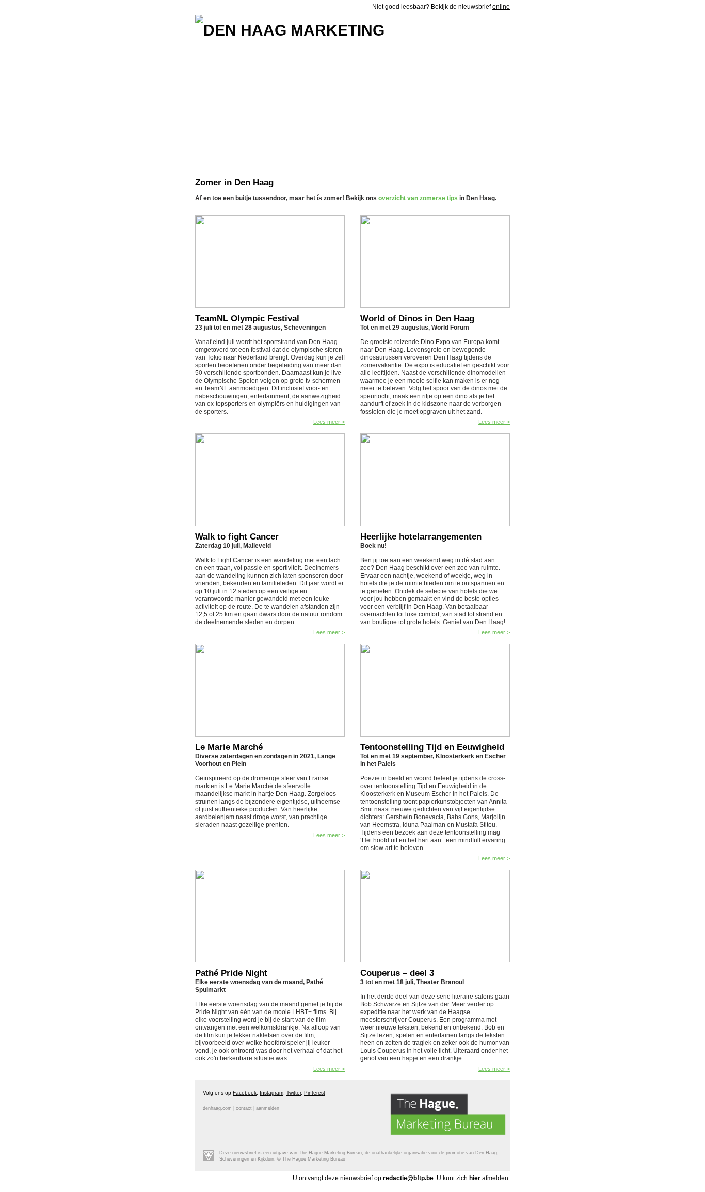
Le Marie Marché (229, 747)
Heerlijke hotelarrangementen (421, 537)
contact (244, 1108)
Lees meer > (329, 422)
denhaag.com (217, 1108)
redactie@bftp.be (408, 1178)
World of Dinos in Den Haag (417, 318)
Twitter (293, 1093)
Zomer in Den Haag (234, 182)
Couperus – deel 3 (397, 973)
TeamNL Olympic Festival (247, 318)
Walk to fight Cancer (237, 537)
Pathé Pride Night (231, 973)
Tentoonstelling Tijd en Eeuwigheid (432, 747)
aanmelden (267, 1108)
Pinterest (314, 1093)
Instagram (271, 1093)
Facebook (245, 1093)
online (501, 6)
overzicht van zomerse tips (418, 198)
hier (474, 1178)
